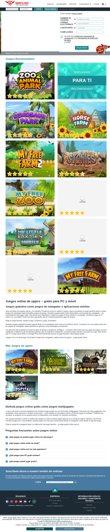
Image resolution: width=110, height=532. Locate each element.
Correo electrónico (66, 23)
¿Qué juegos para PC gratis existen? (24, 455)
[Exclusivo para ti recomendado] (82, 81)
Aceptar (39, 529)
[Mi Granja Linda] (82, 275)
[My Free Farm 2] (30, 159)
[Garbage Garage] (90, 361)
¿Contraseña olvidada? (67, 9)
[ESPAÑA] (104, 4)
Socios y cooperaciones (55, 506)
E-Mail (38, 482)
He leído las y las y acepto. (81, 39)
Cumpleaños (66, 32)
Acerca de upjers (55, 500)
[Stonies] (82, 159)
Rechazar (70, 529)
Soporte (89, 510)
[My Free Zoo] (30, 198)
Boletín (73, 4)
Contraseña (66, 28)
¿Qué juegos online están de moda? (24, 443)
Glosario (89, 505)
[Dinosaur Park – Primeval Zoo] (30, 120)
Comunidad (84, 4)
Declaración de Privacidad (51, 519)
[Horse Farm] (82, 120)
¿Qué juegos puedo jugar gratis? (23, 461)
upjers (17, 3)
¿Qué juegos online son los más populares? (27, 449)
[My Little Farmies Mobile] (30, 237)
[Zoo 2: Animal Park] (0, 33)
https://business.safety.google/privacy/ (58, 521)
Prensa (54, 503)
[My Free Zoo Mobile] (82, 198)
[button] (55, 490)
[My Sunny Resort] (30, 275)
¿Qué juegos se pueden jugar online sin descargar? (31, 437)
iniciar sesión (77, 13)
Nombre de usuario (65, 19)
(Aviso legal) (12, 517)
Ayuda (96, 4)
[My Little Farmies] (82, 237)
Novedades (62, 4)
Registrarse (50, 9)
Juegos (50, 4)
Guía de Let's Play (89, 508)
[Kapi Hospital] (22, 388)
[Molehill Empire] (56, 361)
